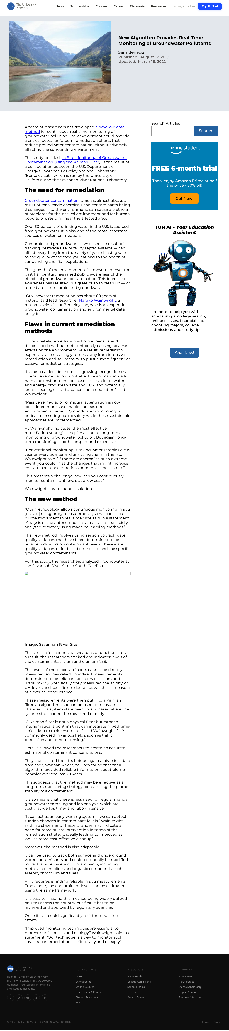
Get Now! (184, 198)
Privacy (206, 1022)
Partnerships (186, 981)
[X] (36, 997)
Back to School (136, 997)
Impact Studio (187, 992)
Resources (160, 6)
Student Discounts (87, 997)
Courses (101, 6)
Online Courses (85, 987)
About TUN (185, 976)
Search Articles (165, 123)
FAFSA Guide (134, 976)
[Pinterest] (19, 997)
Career (118, 6)
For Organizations (184, 6)
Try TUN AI (210, 6)
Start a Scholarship (190, 987)
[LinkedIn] (45, 997)
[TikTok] (10, 997)
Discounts (137, 6)
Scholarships (79, 6)
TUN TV (131, 992)
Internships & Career (88, 992)
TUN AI (80, 1002)
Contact (217, 1022)
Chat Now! (184, 353)
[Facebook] (27, 997)
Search (205, 130)
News (60, 6)
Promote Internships (191, 997)
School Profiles (136, 987)
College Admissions (139, 981)
